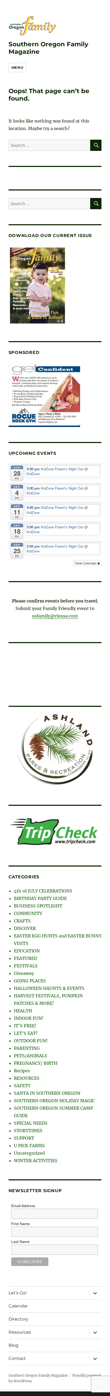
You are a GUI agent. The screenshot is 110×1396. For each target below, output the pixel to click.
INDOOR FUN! (29, 1018)
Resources (20, 1332)
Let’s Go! (17, 1292)
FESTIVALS (26, 965)
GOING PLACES (30, 980)
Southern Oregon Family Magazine (38, 1375)
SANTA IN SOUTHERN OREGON (47, 1093)
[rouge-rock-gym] (44, 395)
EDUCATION (27, 950)
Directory (18, 1319)
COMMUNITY (28, 913)
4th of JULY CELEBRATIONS (43, 891)
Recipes (22, 1070)
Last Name (20, 1241)
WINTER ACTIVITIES (35, 1160)
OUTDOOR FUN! (31, 1040)
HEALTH (23, 1010)
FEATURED (25, 958)
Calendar (18, 1306)
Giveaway (24, 973)
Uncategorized (29, 1153)
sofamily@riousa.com (55, 616)
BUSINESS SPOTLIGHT (38, 906)
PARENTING (27, 1048)
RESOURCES (27, 1078)
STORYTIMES (28, 1130)
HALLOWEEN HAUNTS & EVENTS (49, 988)
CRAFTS (22, 921)
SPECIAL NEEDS (31, 1123)
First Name (20, 1224)
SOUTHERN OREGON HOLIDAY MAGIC (54, 1100)
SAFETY (22, 1085)
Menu (17, 67)
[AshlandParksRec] (55, 749)
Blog (13, 1345)
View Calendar (86, 563)
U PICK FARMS (29, 1145)
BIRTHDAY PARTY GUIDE (40, 898)
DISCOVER (25, 928)
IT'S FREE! (25, 1025)
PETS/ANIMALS (30, 1055)
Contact (17, 1358)
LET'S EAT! (26, 1033)
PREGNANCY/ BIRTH (35, 1063)
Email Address (23, 1206)
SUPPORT (24, 1138)
